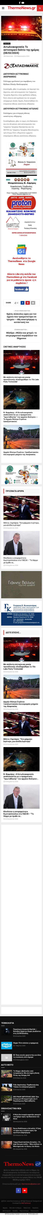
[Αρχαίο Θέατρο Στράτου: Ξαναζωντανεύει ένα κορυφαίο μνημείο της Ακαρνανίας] (21, 687)
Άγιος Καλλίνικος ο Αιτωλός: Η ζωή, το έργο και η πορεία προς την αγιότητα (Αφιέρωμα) (27, 1130)
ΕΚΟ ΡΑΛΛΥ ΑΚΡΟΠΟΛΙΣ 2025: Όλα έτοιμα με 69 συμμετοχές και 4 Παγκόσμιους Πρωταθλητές (26, 1099)
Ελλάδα (15, 1211)
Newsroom (9, 56)
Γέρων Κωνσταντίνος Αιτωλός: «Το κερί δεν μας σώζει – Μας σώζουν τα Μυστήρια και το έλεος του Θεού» (27, 1144)
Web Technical (26, 1203)
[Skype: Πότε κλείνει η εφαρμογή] (6, 1045)
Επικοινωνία (35, 1211)
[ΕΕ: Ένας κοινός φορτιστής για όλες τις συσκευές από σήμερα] (6, 1057)
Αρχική (5, 1208)
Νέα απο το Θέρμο (15, 1208)
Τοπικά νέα (7, 43)
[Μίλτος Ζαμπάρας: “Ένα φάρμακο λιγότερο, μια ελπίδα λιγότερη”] (21, 508)
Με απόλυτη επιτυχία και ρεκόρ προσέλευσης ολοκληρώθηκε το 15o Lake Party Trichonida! (21, 379)
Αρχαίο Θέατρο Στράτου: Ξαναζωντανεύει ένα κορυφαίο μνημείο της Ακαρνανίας (20, 453)
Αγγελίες (35, 1208)
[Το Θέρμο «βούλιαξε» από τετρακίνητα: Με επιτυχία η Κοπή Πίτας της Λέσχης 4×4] (6, 1073)
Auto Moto (7, 1065)
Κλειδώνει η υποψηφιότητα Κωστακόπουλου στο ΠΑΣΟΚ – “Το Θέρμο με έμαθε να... (20, 560)
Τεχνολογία (7, 1023)
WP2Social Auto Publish (12, 1214)
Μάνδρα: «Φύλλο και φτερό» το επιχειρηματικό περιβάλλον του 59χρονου (21, 336)
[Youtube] (24, 1190)
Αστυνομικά (6, 1211)
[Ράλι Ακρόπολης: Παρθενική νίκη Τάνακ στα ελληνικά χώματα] (6, 1087)
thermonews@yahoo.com (31, 1184)
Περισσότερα (24, 1211)
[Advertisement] (21, 914)
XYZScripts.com (33, 1214)
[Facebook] (18, 1190)
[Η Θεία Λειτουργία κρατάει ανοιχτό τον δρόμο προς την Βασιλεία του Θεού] (6, 1117)
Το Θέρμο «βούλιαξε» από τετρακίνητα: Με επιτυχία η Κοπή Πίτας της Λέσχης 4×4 (26, 1073)
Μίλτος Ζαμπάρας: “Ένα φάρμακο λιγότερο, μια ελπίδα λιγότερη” (17, 740)
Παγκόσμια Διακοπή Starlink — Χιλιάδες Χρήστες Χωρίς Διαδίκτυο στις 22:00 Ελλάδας (27, 1031)
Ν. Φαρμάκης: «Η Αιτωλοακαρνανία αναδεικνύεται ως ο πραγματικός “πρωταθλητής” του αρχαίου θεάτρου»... (21, 776)
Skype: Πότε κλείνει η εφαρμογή (25, 1043)
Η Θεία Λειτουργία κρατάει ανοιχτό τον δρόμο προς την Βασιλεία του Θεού (27, 1117)
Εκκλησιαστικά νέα (11, 1108)
